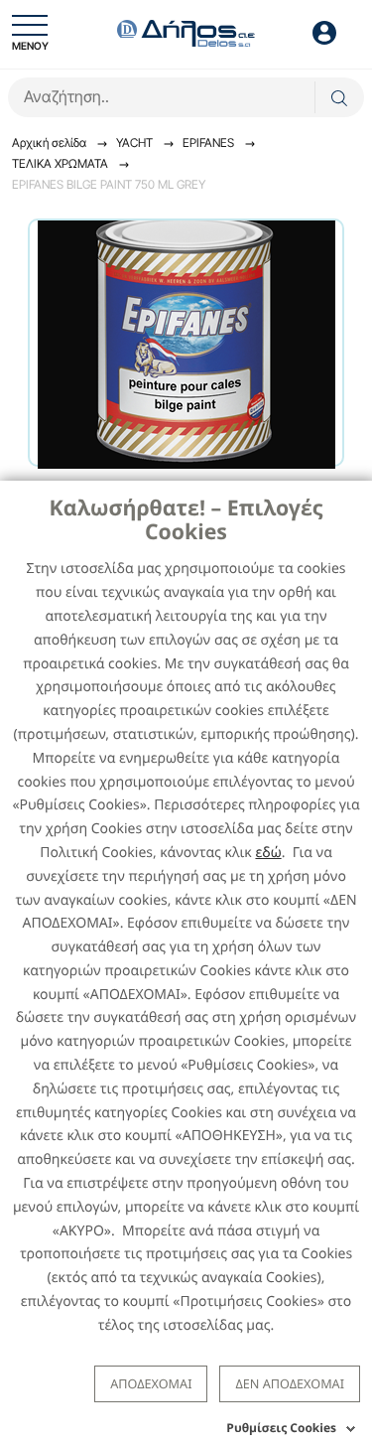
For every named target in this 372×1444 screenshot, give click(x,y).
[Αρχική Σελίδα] (186, 32)
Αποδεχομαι (150, 1383)
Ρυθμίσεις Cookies (281, 1427)
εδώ (268, 852)
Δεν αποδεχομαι (289, 1383)
